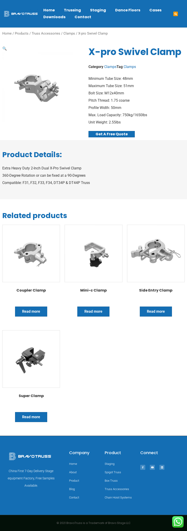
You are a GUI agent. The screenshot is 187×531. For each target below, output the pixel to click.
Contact (83, 17)
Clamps (69, 33)
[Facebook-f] (142, 467)
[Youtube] (152, 467)
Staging (98, 10)
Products (22, 33)
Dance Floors (127, 10)
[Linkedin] (161, 467)
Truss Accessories (46, 33)
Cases (155, 10)
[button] (175, 14)
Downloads (54, 17)
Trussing (72, 10)
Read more (31, 311)
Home (49, 10)
